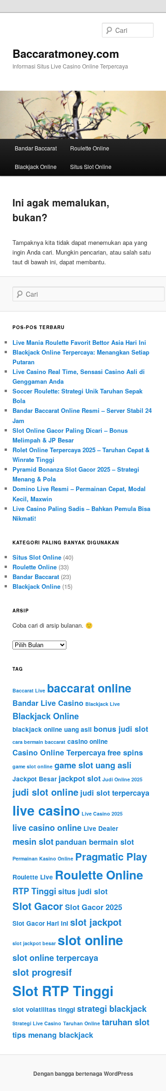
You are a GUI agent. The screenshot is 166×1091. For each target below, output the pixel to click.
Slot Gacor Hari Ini (40, 923)
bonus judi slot (121, 728)
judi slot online (45, 791)
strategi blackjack (112, 1009)
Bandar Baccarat (36, 148)
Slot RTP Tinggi (62, 990)
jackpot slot (80, 778)
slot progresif (42, 972)
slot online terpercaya (55, 958)
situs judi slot (82, 891)
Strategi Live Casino (36, 1023)
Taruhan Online (81, 1023)
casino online (87, 741)
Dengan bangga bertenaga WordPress (83, 1073)
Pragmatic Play (111, 856)
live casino (46, 810)
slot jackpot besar (34, 943)
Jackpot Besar (34, 778)
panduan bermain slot (94, 841)
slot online (90, 939)
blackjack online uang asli (52, 729)
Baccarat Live (28, 690)
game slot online (32, 766)
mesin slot (32, 841)
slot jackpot (96, 922)
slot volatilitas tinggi (43, 1009)
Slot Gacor (37, 905)
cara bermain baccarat (38, 741)
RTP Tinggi (34, 891)
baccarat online (89, 688)
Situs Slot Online (91, 166)
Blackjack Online (36, 166)
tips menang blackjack (52, 1034)
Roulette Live (32, 877)
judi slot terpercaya (114, 792)
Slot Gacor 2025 (93, 907)
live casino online (47, 828)
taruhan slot (125, 1022)
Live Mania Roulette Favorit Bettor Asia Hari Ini (79, 342)
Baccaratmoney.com (65, 53)
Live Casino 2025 (102, 813)
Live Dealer (100, 828)
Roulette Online (89, 148)
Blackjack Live (102, 703)
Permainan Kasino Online (42, 858)
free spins (125, 752)
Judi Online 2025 (122, 779)
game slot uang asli (92, 765)
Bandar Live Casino (47, 703)
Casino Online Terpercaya (59, 752)
